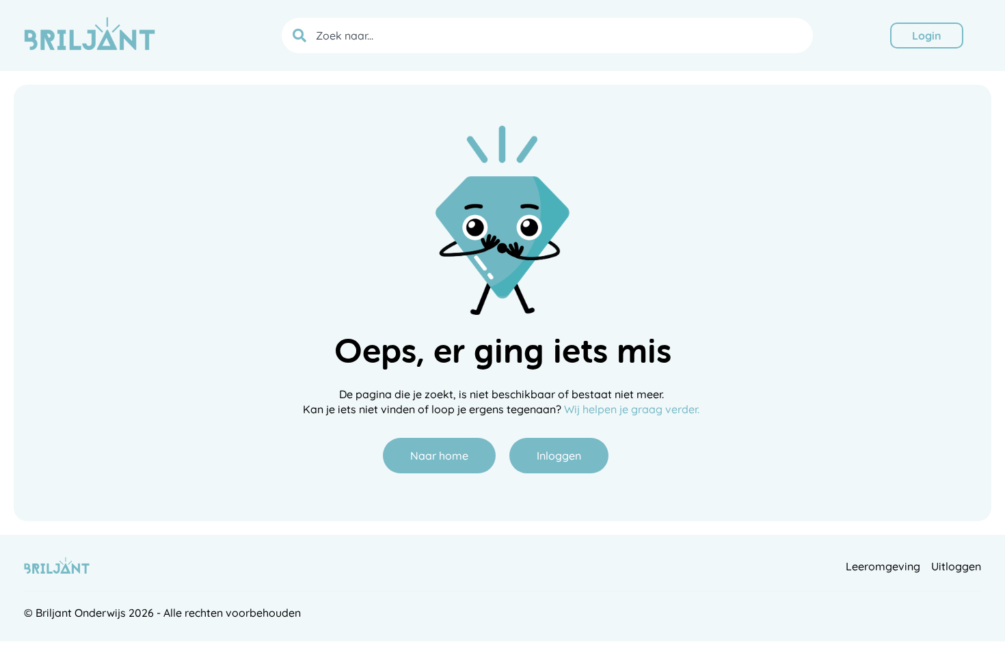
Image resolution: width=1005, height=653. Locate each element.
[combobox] (547, 35)
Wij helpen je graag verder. (633, 409)
